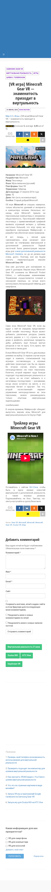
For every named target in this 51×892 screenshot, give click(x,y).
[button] (19, 311)
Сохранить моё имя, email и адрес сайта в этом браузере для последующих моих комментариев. (25, 607)
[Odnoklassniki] (34, 134)
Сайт (8, 591)
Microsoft (22, 523)
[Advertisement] (25, 25)
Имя (8, 572)
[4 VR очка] (11, 126)
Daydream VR (14, 664)
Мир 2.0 (9, 116)
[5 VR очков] (13, 126)
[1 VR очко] (6, 126)
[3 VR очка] (10, 126)
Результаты (38, 856)
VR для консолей (16, 846)
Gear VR (14, 523)
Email (9, 581)
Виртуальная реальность (18, 73)
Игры (35, 73)
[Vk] (26, 134)
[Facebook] (19, 134)
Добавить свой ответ (14, 850)
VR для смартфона (17, 838)
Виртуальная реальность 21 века (24, 647)
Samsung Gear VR (14, 69)
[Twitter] (41, 134)
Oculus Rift (13, 655)
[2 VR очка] (8, 126)
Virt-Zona (33, 487)
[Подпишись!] (28, 140)
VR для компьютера (18, 842)
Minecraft (31, 523)
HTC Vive (26, 655)
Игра (24, 525)
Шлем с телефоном (15, 77)
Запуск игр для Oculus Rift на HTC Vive (25, 802)
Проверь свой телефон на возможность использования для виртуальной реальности (25, 760)
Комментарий (13, 553)
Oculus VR (17, 525)
